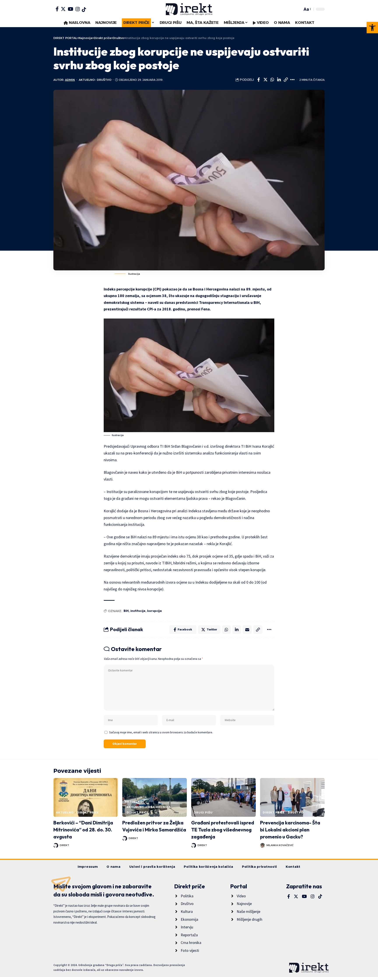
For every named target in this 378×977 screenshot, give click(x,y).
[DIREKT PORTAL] (189, 9)
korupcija (154, 611)
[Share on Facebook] (259, 79)
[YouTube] (70, 9)
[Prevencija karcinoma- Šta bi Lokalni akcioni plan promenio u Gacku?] (292, 797)
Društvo (104, 79)
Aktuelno (87, 79)
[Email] (247, 629)
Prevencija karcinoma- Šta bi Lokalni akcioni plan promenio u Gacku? (290, 830)
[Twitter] (63, 9)
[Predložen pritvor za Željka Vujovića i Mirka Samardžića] (154, 797)
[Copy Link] (286, 79)
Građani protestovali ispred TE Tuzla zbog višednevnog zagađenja (222, 830)
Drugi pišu (203, 812)
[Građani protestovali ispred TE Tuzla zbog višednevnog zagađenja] (223, 797)
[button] (372, 27)
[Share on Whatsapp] (272, 79)
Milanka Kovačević (280, 845)
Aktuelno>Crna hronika (149, 807)
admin (70, 79)
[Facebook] (57, 9)
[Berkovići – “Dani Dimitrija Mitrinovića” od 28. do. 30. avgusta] (85, 797)
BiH (126, 611)
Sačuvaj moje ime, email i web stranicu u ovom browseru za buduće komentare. (161, 732)
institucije (137, 611)
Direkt (64, 845)
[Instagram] (77, 9)
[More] (292, 79)
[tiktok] (84, 9)
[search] (298, 9)
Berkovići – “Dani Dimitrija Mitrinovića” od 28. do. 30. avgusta (83, 830)
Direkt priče (88, 812)
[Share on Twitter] (265, 79)
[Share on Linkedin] (279, 79)
